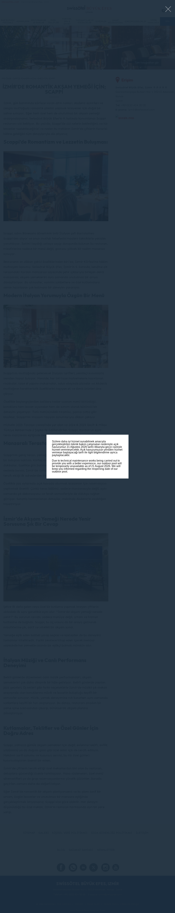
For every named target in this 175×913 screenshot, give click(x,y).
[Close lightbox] (168, 9)
